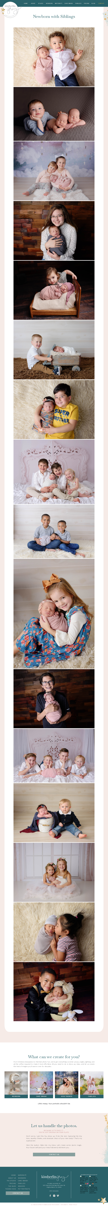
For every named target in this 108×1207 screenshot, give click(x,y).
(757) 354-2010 (54, 1191)
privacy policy (73, 1204)
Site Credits (64, 1204)
